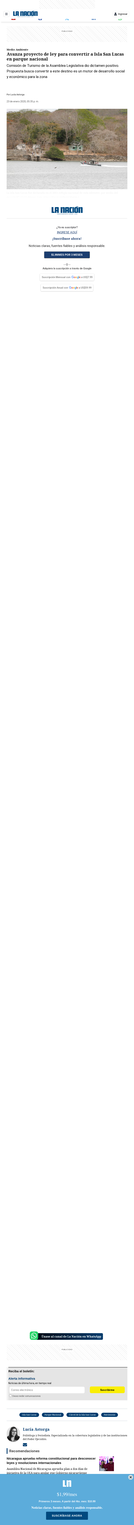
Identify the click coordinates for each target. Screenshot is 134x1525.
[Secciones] (6, 14)
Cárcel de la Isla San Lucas (82, 1414)
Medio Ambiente (17, 49)
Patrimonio (109, 1414)
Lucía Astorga (17, 94)
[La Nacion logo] (25, 13)
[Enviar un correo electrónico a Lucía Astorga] (25, 1444)
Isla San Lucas (29, 1414)
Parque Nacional (52, 1414)
